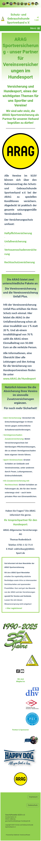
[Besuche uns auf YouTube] (22, 672)
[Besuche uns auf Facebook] (18, 672)
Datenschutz (33, 805)
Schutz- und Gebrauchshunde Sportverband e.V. (18, 18)
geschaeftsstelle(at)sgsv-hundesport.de (20, 821)
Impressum (33, 797)
